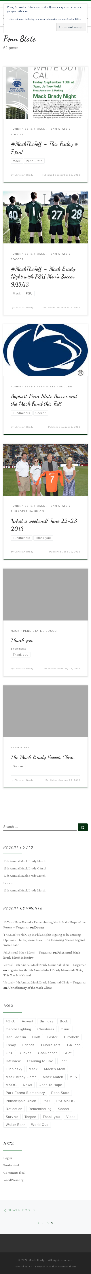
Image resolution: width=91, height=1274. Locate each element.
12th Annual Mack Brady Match (24, 875)
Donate (39, 927)
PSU (46, 1101)
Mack (33, 1069)
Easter (52, 1037)
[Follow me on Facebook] (26, 809)
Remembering (39, 1109)
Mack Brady (36, 1260)
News (27, 1085)
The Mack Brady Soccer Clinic (42, 757)
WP (30, 1266)
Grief (67, 1053)
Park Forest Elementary (25, 1093)
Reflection (14, 1109)
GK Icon (74, 1045)
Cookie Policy (74, 19)
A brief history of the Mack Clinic (30, 987)
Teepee (30, 1117)
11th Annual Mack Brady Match (24, 890)
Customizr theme (66, 1266)
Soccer (64, 1109)
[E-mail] (12, 809)
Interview (13, 1061)
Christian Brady (24, 175)
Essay (11, 1045)
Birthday (46, 1021)
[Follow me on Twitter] (19, 809)
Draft (36, 1037)
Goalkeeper (47, 1053)
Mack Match (53, 1077)
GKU (10, 1053)
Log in (7, 1158)
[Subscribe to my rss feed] (5, 809)
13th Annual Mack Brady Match (24, 861)
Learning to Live (40, 1061)
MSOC (11, 1085)
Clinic (65, 1029)
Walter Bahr (15, 1125)
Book (64, 1021)
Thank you (21, 640)
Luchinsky (14, 1069)
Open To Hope (50, 1085)
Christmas (45, 1029)
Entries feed (11, 1165)
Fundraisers (51, 1045)
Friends (28, 1045)
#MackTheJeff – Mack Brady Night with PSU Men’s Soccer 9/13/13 (43, 276)
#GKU (11, 1021)
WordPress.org (13, 1180)
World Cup (39, 1125)
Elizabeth (71, 1037)
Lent (63, 1061)
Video (71, 1117)
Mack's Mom (54, 1069)
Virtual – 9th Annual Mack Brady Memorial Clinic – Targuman (44, 965)
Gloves (26, 1053)
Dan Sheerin (16, 1037)
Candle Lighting (18, 1029)
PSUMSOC (65, 1101)
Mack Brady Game (21, 1077)
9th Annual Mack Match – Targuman (27, 952)
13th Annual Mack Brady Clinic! (24, 868)
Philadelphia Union (21, 1101)
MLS (73, 1077)
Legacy (8, 883)
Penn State (60, 1093)
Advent (27, 1021)
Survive (12, 1117)
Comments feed (14, 1172)
